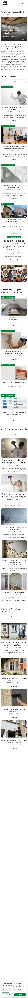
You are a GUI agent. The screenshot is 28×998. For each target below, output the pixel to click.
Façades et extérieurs (7, 204)
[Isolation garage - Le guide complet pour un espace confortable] (14, 29)
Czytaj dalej (14, 261)
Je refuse (8, 994)
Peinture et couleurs (7, 86)
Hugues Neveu (6, 36)
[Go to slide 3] (24, 39)
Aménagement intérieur (9, 27)
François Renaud (10, 150)
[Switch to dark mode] (23, 3)
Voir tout (14, 81)
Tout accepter (20, 994)
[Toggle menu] (25, 3)
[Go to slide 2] (23, 39)
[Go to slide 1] (22, 39)
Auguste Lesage (10, 223)
